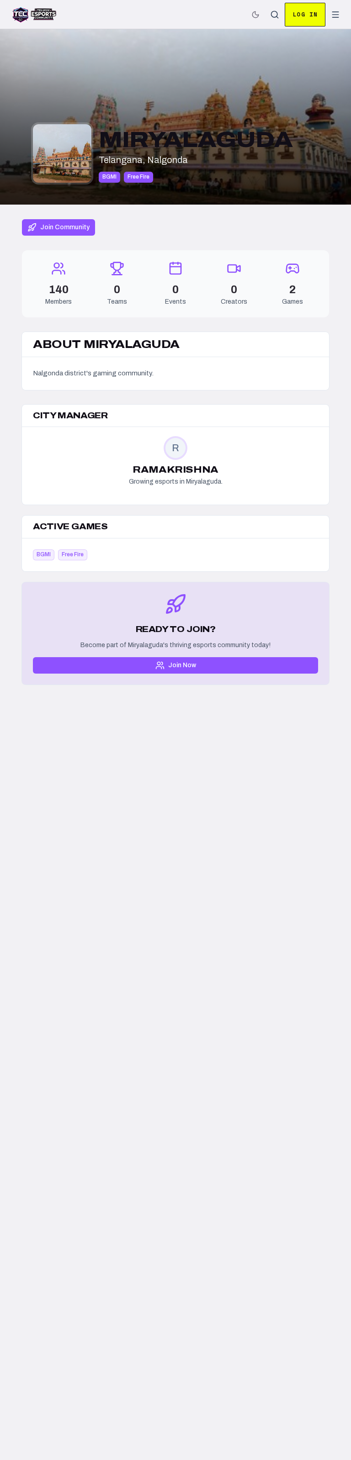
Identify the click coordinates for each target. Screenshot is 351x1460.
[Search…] (274, 14)
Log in (305, 14)
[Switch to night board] (255, 14)
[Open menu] (335, 14)
